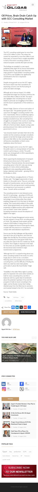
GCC (22, 297)
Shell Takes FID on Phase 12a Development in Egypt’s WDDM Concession (20, 433)
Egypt (5, 452)
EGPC (25, 451)
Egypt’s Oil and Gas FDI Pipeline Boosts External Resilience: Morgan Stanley (17, 357)
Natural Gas (15, 455)
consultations (8, 300)
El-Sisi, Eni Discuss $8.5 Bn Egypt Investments (20, 414)
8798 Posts (16, 329)
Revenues (27, 455)
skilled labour (18, 300)
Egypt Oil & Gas (25, 22)
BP (21, 455)
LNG (30, 451)
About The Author (10, 312)
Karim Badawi (6, 455)
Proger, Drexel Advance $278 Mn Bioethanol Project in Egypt (21, 423)
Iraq (10, 451)
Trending (10, 398)
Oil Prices (15, 297)
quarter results (6, 459)
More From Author (28, 312)
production (17, 451)
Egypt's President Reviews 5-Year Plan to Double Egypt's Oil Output (23, 405)
